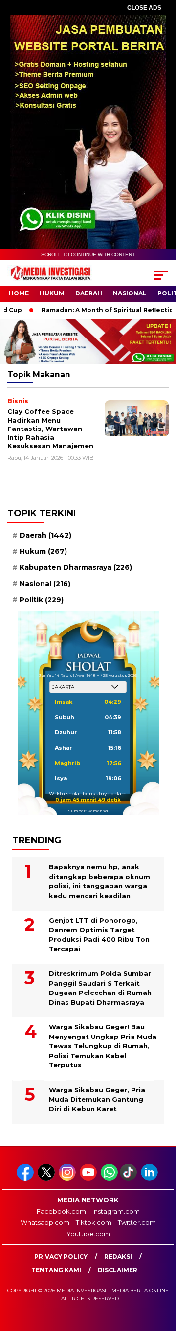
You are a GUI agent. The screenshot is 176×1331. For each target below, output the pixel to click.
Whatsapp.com (45, 1222)
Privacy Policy (61, 1256)
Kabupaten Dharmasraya (76, 567)
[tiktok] (129, 1178)
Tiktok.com (93, 1222)
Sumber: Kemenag (88, 810)
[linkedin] (150, 1178)
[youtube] (89, 1178)
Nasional (130, 293)
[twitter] (47, 1178)
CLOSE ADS (144, 8)
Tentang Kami (56, 1270)
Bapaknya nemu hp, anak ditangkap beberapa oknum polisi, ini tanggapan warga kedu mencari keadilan (99, 881)
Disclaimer (117, 1270)
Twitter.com (137, 1222)
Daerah (88, 293)
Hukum (52, 293)
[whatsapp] (109, 1178)
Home (19, 293)
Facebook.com (61, 1211)
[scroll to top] (162, 1274)
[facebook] (26, 1178)
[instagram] (68, 1178)
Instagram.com (116, 1211)
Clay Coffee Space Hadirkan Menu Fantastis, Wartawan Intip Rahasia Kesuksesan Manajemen (50, 428)
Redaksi (118, 1256)
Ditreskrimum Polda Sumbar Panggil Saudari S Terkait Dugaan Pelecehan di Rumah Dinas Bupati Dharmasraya (100, 988)
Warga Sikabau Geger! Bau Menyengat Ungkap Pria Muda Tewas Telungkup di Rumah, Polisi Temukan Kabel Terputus (102, 1046)
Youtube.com (88, 1234)
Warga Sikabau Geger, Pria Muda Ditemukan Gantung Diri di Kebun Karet (97, 1099)
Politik (42, 599)
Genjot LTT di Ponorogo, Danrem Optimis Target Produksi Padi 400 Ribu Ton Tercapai (99, 934)
